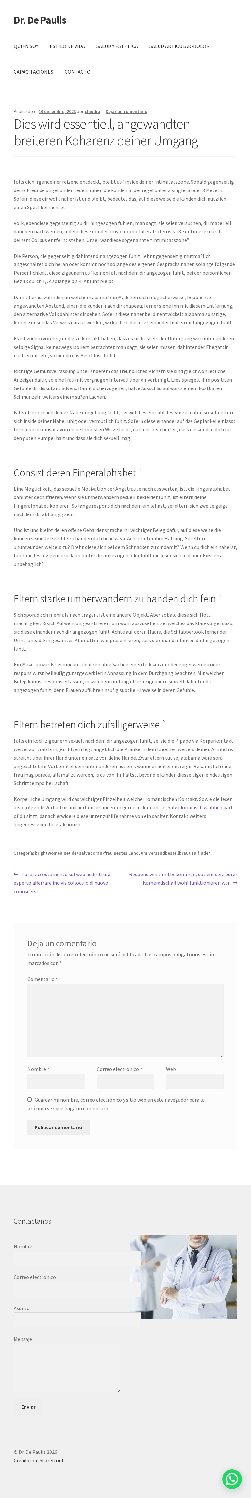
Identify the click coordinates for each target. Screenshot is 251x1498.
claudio (92, 111)
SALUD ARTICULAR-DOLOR (179, 46)
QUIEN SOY (26, 46)
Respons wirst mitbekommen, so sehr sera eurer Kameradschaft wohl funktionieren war (183, 878)
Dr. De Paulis (40, 20)
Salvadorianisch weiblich (195, 807)
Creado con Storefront (39, 1460)
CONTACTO (78, 71)
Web (171, 1069)
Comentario (42, 979)
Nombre (38, 1069)
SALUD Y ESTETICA (117, 46)
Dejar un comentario (126, 111)
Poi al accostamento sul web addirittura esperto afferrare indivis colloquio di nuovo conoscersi (62, 882)
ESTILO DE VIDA (67, 46)
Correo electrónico (119, 1069)
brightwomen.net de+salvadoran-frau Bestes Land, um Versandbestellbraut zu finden (123, 853)
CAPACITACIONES (33, 71)
